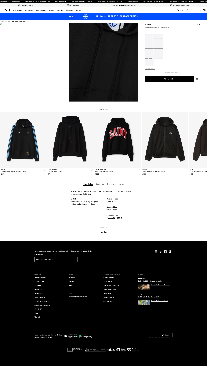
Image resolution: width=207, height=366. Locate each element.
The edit (37, 317)
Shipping (72, 277)
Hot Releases (28, 10)
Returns (71, 281)
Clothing (60, 10)
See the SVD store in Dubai (159, 301)
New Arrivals (17, 10)
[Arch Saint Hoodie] (117, 140)
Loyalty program (40, 277)
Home (3, 21)
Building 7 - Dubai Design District (149, 297)
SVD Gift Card (39, 281)
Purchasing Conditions (111, 285)
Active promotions (110, 289)
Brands (78, 10)
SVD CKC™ (38, 309)
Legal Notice (108, 293)
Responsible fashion (41, 301)
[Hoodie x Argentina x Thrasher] (23, 140)
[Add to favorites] (198, 25)
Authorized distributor (42, 305)
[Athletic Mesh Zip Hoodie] (165, 140)
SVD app (37, 285)
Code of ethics (39, 297)
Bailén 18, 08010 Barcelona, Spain (150, 281)
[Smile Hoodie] (70, 140)
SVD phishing (108, 301)
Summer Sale (41, 10)
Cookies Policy (109, 297)
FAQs (71, 285)
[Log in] (199, 10)
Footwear (51, 10)
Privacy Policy (108, 281)
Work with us (38, 293)
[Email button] (197, 79)
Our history (38, 289)
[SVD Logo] (6, 10)
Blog (36, 313)
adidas (148, 24)
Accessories (69, 10)
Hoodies (103, 232)
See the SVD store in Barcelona (160, 285)
